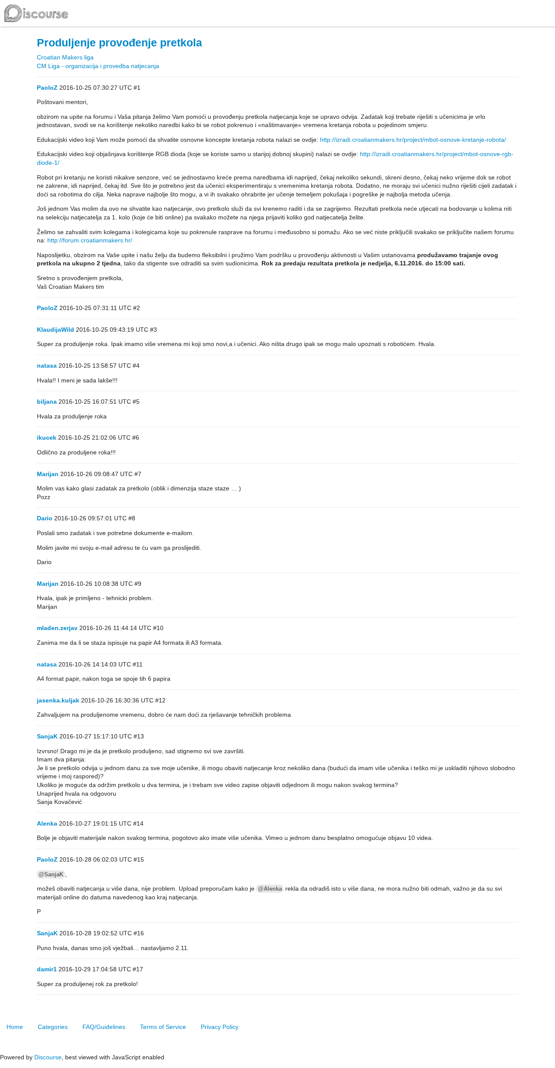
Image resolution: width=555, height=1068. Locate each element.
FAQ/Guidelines (103, 1026)
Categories (53, 1026)
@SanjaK (51, 874)
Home (15, 1026)
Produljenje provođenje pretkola (119, 43)
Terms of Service (163, 1026)
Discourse (48, 1057)
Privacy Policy (219, 1026)
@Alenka (270, 888)
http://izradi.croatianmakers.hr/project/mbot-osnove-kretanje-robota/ (413, 139)
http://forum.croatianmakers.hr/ (89, 240)
